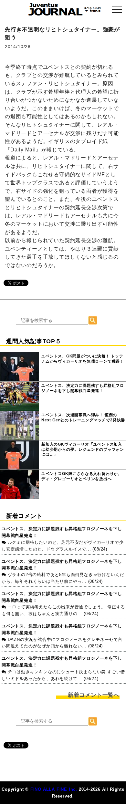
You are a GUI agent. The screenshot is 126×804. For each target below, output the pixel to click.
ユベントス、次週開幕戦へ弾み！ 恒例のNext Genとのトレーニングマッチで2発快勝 (83, 417)
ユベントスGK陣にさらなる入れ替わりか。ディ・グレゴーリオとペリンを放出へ (81, 476)
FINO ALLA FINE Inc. (53, 789)
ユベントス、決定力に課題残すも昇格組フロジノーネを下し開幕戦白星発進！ (82, 388)
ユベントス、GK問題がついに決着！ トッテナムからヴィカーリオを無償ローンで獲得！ (82, 359)
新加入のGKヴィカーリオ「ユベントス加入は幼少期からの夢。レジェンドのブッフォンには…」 (82, 449)
